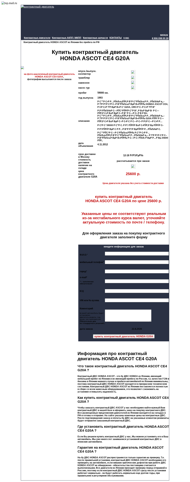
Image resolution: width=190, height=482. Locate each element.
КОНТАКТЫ (115, 38)
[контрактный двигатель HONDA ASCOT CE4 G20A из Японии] (49, 71)
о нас (126, 38)
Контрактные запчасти (95, 38)
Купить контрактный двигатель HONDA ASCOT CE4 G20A (95, 55)
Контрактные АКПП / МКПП (66, 38)
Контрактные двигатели (37, 38)
